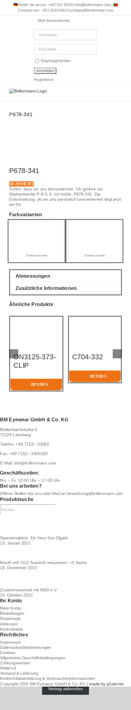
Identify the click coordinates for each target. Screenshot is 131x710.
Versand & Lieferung (19, 673)
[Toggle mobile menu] (119, 92)
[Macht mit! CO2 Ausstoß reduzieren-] (65, 553)
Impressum (10, 642)
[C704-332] (95, 319)
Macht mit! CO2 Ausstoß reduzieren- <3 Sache (43, 562)
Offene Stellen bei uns (20, 493)
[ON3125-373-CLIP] (36, 319)
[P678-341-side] (65, 153)
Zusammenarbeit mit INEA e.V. (28, 589)
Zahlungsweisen (15, 662)
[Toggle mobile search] (108, 92)
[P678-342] (36, 227)
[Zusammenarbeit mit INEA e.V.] (65, 578)
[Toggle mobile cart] (97, 92)
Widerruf (8, 668)
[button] (65, 276)
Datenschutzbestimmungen (25, 647)
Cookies (7, 652)
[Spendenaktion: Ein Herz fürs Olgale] (65, 525)
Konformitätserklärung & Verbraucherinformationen (47, 678)
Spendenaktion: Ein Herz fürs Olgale (34, 537)
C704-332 (87, 357)
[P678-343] (94, 227)
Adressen (9, 623)
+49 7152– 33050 (32, 444)
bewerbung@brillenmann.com (95, 493)
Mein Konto (10, 608)
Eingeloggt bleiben (55, 61)
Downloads (10, 618)
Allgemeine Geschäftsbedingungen (33, 657)
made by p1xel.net (106, 683)
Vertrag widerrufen (65, 689)
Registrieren (43, 80)
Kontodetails (11, 629)
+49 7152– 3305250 (28, 453)
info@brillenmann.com (35, 463)
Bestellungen (12, 613)
